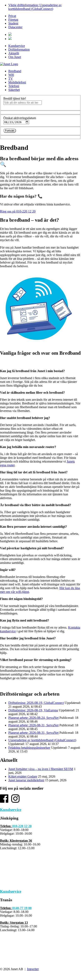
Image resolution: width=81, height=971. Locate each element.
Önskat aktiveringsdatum (19, 118)
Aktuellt (13, 53)
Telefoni (13, 86)
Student (13, 23)
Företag (13, 19)
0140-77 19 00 (22, 908)
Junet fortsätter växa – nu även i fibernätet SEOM (40, 769)
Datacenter (15, 27)
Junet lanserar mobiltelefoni (26, 780)
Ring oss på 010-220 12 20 (18, 211)
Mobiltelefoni (17, 82)
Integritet (33, 969)
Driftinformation (19, 49)
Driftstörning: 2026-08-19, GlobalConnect (36, 703)
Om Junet (14, 57)
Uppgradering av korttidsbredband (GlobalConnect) (42, 740)
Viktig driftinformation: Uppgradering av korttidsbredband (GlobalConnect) (35, 7)
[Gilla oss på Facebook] (4, 801)
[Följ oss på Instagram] (15, 801)
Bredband (14, 71)
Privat (12, 16)
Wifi (11, 75)
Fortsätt (9, 130)
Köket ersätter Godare (22, 776)
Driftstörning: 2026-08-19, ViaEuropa (33, 710)
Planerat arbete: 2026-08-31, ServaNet (33, 725)
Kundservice (16, 46)
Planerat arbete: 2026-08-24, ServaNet (33, 717)
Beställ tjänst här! (14, 98)
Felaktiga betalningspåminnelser (29, 747)
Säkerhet (14, 90)
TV (10, 78)
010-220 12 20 (22, 826)
